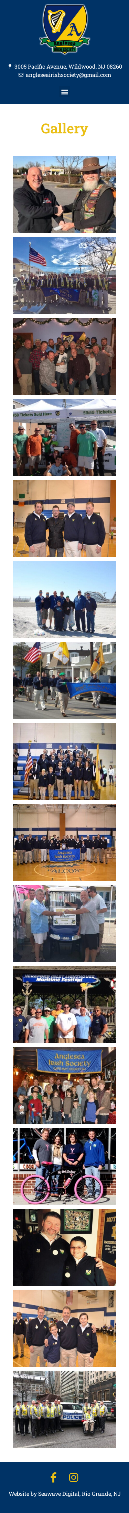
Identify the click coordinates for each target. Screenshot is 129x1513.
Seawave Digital (58, 1493)
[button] (64, 91)
